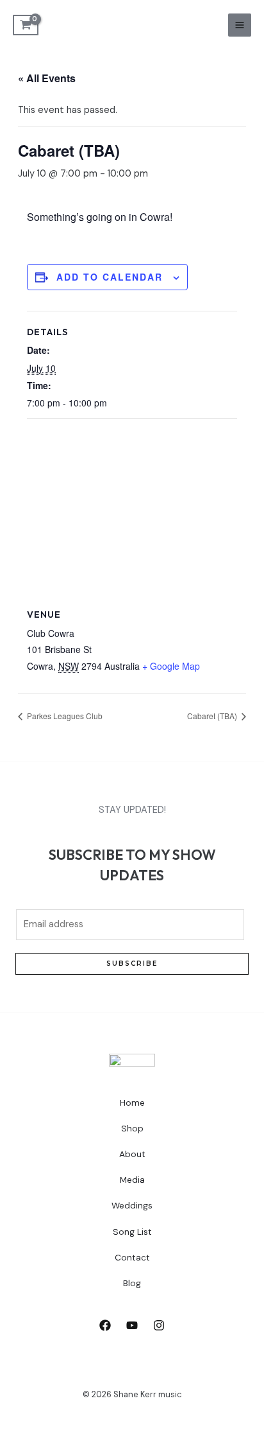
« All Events (47, 78)
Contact (132, 1257)
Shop (132, 1128)
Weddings (132, 1205)
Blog (132, 1283)
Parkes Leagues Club (64, 715)
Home (132, 1102)
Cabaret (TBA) (213, 715)
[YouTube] (132, 1325)
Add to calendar (109, 276)
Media (132, 1179)
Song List (132, 1231)
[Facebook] (105, 1325)
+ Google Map (171, 665)
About (132, 1154)
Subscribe (132, 963)
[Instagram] (159, 1325)
